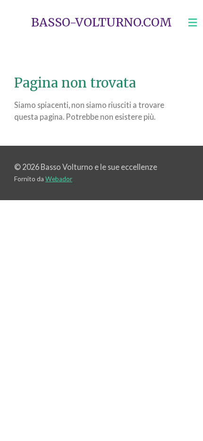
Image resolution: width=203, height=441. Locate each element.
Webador (58, 179)
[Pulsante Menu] (192, 22)
